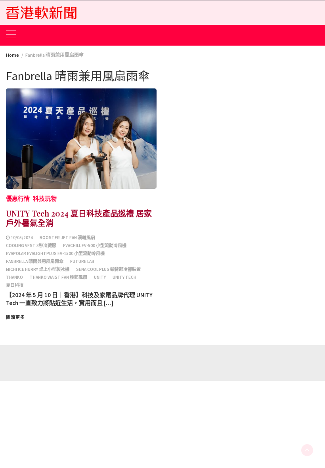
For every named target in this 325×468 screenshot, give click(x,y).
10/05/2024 (22, 237)
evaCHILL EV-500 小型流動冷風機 (94, 245)
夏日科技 (14, 285)
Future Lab (82, 261)
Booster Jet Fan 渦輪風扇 (67, 237)
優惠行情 (18, 198)
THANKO (14, 277)
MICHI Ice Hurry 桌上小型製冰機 (37, 269)
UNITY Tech (124, 277)
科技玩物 (45, 198)
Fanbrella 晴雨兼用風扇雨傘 (34, 261)
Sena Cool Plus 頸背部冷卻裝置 (108, 269)
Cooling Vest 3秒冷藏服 (31, 245)
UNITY (100, 277)
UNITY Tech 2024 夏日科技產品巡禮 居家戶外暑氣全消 (79, 218)
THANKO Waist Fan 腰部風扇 (58, 277)
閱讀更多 (15, 317)
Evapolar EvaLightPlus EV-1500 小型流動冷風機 (55, 253)
